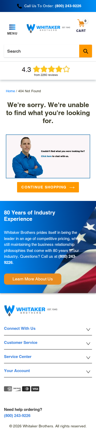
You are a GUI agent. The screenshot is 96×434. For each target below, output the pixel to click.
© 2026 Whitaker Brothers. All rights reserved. (48, 426)
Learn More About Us (33, 278)
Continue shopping (43, 187)
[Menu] (12, 27)
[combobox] (48, 51)
